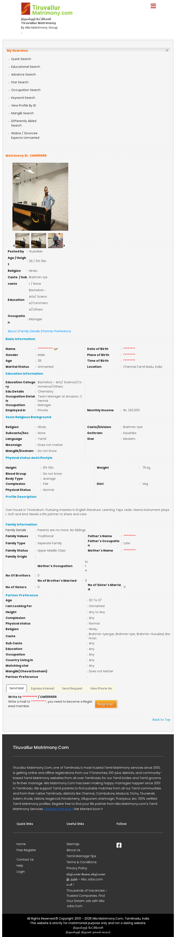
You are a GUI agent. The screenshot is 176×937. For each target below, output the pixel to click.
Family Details (29, 331)
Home (21, 844)
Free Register (26, 850)
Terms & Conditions (82, 862)
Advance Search (23, 74)
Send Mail (16, 688)
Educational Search (25, 67)
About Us (73, 850)
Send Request (72, 688)
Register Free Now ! (58, 809)
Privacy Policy (77, 868)
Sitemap (73, 844)
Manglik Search (22, 113)
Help (20, 865)
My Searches (17, 50)
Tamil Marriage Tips (81, 856)
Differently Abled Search (23, 123)
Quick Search (21, 59)
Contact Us (25, 859)
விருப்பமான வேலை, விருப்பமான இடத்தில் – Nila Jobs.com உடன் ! (86, 879)
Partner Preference (56, 331)
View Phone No (101, 688)
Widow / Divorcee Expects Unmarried (25, 135)
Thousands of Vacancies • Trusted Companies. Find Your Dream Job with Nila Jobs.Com (87, 898)
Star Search (20, 82)
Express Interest (43, 688)
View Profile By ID (23, 105)
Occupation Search (26, 90)
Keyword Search (23, 98)
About (12, 331)
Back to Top (161, 719)
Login (21, 871)
